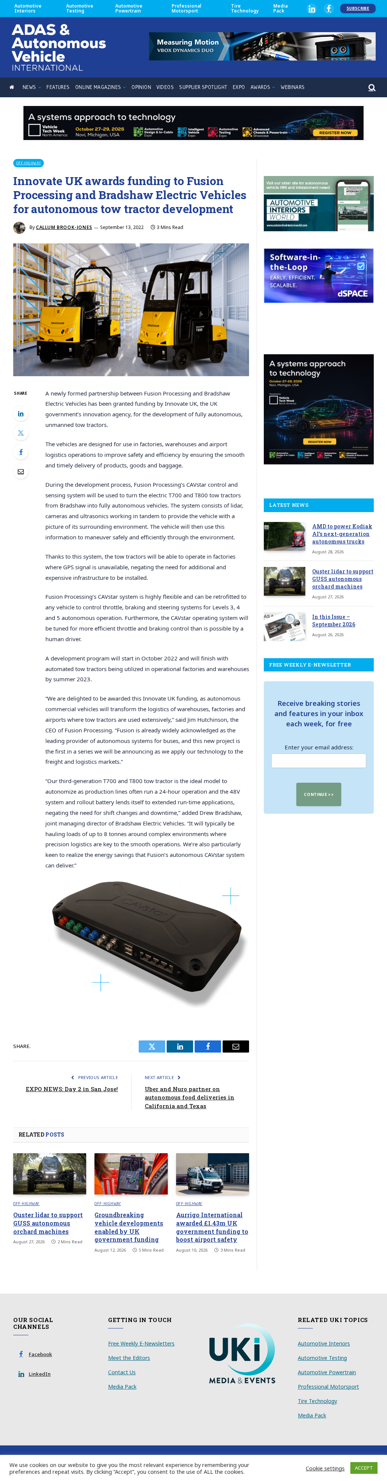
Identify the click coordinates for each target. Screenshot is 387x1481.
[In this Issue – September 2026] (284, 626)
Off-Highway (28, 162)
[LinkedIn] (20, 413)
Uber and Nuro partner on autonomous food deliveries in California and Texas (189, 1097)
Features (58, 87)
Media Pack (280, 8)
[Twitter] (20, 432)
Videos (164, 87)
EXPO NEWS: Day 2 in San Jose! (72, 1089)
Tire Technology (245, 8)
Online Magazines (98, 87)
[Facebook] (20, 451)
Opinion (141, 87)
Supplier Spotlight (203, 87)
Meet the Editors (129, 1357)
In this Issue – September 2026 (333, 620)
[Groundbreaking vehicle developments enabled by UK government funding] (130, 1173)
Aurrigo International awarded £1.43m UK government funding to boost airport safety (212, 1227)
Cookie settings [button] (325, 1468)
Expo (239, 87)
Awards (260, 87)
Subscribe (358, 8)
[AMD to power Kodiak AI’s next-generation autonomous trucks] (284, 536)
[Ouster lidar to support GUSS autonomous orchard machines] (49, 1173)
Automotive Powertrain (128, 8)
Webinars (293, 87)
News (29, 87)
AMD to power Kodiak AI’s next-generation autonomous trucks (342, 534)
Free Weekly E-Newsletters (141, 1343)
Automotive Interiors (28, 8)
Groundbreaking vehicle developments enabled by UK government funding (128, 1227)
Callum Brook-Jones (64, 227)
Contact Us (122, 1372)
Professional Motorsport (186, 8)
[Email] (20, 471)
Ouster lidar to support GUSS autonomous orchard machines (48, 1223)
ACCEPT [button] (364, 1467)
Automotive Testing (79, 8)
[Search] (371, 87)
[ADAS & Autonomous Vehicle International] (58, 47)
